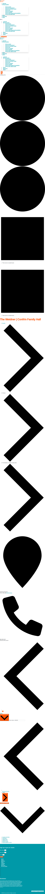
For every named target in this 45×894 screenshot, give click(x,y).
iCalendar (4, 838)
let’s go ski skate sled (10, 14)
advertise (3, 861)
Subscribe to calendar (4, 803)
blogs (3, 15)
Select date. (11, 720)
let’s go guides (5, 4)
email (1, 854)
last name (2, 852)
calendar (4, 3)
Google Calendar (5, 837)
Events (3, 323)
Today (1, 713)
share (3, 17)
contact (2, 864)
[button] (14, 19)
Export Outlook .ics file (7, 842)
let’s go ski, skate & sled (10, 51)
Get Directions (9, 592)
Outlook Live (5, 840)
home (2, 858)
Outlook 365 (4, 839)
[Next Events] (2, 711)
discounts (4, 16)
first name (2, 850)
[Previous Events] (23, 710)
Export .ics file (5, 841)
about (2, 859)
